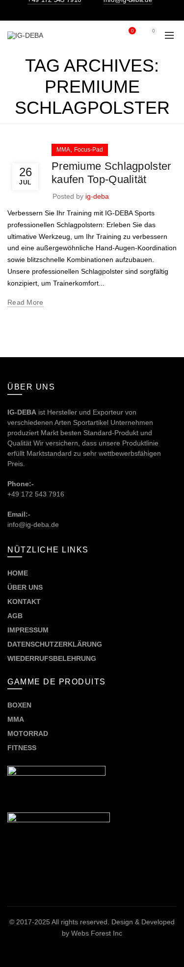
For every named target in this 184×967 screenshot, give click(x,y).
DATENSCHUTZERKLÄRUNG (54, 644)
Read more (25, 302)
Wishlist (132, 30)
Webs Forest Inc (96, 933)
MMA (63, 149)
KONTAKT (24, 601)
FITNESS (21, 748)
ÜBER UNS (25, 587)
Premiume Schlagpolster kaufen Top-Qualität (111, 172)
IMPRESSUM (28, 630)
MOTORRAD (28, 733)
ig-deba (97, 196)
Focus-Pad (88, 149)
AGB (15, 616)
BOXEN (19, 705)
